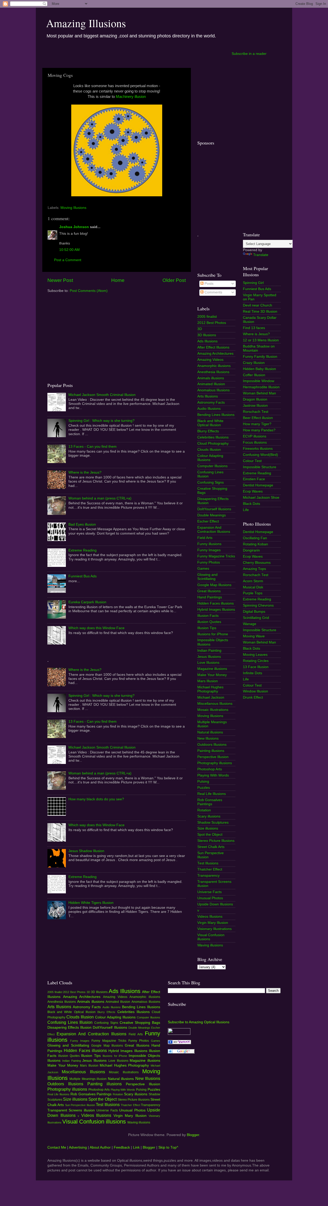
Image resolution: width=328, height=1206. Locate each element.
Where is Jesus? (256, 334)
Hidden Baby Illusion (259, 369)
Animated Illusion (211, 384)
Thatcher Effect (209, 869)
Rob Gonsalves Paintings (209, 802)
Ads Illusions (207, 341)
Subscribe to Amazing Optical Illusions (198, 1022)
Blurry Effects (208, 431)
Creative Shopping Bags (140, 1023)
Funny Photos (208, 562)
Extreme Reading (82, 550)
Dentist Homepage (258, 485)
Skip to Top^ (168, 1147)
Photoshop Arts (209, 769)
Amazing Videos (210, 360)
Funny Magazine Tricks (216, 556)
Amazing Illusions (86, 23)
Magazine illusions (212, 669)
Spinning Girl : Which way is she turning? (101, 421)
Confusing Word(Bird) (260, 455)
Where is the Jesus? (84, 472)
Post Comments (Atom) (89, 291)
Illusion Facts (208, 616)
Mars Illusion (207, 681)
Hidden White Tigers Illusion (91, 903)
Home (118, 280)
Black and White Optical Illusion (210, 423)
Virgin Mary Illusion (212, 923)
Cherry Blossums (257, 563)
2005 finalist (207, 317)
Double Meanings (211, 515)
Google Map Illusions (214, 585)
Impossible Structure (259, 467)
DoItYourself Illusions (214, 509)
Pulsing (203, 781)
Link (136, 1147)
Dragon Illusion (255, 399)
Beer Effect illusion (258, 418)
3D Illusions (206, 335)
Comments (212, 292)
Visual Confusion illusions (94, 1121)
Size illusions (207, 828)
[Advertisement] (136, 53)
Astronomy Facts (211, 402)
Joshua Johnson (74, 227)
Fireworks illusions (258, 449)
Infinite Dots (252, 673)
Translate (260, 255)
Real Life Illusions (211, 794)
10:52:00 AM (69, 250)
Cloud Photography (213, 443)
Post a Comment (67, 260)
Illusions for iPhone (212, 634)
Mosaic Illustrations (212, 710)
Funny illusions (209, 544)
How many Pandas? (259, 430)
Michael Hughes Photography (210, 689)
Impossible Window (258, 381)
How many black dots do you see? (96, 799)
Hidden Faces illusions (215, 603)
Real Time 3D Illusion (260, 311)
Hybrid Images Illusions (216, 609)
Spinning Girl (253, 283)
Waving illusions (210, 945)
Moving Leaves (255, 655)
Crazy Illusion (254, 363)
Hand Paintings (209, 597)
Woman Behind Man (259, 393)
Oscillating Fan (255, 538)
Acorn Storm (253, 581)
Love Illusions (208, 663)
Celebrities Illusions (213, 437)
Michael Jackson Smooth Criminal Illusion (102, 395)
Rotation (204, 810)
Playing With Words (213, 775)
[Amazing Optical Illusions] (179, 1043)
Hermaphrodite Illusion (261, 387)
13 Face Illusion (256, 667)
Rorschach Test (255, 412)
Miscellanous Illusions (214, 704)
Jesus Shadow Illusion (86, 851)
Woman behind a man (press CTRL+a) (99, 498)
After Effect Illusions (213, 347)
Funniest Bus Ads (82, 576)
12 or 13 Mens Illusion (261, 340)
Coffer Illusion (254, 375)
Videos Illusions (209, 916)
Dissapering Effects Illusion (69, 1027)
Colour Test (252, 461)
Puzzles (203, 788)
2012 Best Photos (211, 323)
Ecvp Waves (253, 491)
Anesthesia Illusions (213, 372)
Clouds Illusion (209, 450)
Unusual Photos (210, 898)
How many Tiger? (257, 424)
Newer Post (60, 280)
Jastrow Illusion (255, 405)
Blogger (193, 1135)
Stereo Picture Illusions (215, 841)
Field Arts (204, 538)
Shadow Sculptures (213, 822)
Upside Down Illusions (215, 904)
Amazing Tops (254, 569)
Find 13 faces (254, 328)
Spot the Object (209, 834)
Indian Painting (209, 650)
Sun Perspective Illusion (80, 1105)
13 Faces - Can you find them (92, 446)
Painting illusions (210, 751)
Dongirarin (251, 550)
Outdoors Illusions (212, 745)
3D (199, 329)
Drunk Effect (253, 697)
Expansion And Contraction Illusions (213, 530)
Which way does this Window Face (96, 628)
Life (246, 510)
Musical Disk (253, 587)
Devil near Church (257, 305)
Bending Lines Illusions (215, 415)
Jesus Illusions (209, 657)
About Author (100, 1147)
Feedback (122, 1147)
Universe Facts (209, 892)
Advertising (78, 1147)
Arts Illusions (207, 396)
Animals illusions (210, 378)
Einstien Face (254, 479)
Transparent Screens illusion (71, 1110)
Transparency (208, 875)
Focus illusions (255, 442)
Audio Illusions (209, 409)
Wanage (249, 624)
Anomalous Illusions (213, 390)
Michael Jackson (210, 697)
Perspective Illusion (213, 757)
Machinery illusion (130, 97)
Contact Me (56, 1147)
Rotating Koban (255, 544)
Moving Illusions (73, 208)
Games (203, 568)
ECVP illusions (254, 436)
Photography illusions (214, 763)
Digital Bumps (254, 612)
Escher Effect (208, 521)
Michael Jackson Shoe (261, 497)
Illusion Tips (206, 628)
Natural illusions (210, 732)
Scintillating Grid (256, 618)
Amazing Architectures (215, 353)
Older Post (174, 280)
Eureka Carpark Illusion (87, 602)
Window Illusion (255, 691)
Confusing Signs (210, 482)
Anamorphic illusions (214, 366)
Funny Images (209, 550)
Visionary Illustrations (214, 929)
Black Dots (251, 504)
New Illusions (208, 738)
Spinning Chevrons (258, 605)
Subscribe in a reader (249, 54)
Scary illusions (208, 816)
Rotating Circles (256, 661)
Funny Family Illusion (260, 357)
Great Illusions (209, 591)
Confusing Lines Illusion (70, 1022)
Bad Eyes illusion (82, 524)
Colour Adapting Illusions (210, 458)
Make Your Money (212, 675)
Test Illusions (207, 863)
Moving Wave (254, 636)
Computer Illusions (212, 466)
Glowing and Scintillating (207, 577)
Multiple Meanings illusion (88, 1079)
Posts (208, 283)
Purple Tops (252, 593)
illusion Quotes (209, 622)
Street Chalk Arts (210, 847)
